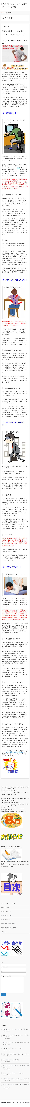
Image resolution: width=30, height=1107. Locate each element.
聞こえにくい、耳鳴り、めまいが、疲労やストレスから (16, 1042)
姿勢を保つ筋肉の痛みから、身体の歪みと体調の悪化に (16, 1078)
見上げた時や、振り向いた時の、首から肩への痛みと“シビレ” (16, 1085)
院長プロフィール (5, 932)
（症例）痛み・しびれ (6, 919)
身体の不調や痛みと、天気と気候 (11, 1060)
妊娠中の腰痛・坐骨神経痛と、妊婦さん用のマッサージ (16, 1054)
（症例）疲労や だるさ (6, 915)
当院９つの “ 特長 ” (5, 907)
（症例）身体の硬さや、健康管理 (8, 928)
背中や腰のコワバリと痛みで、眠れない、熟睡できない (16, 1029)
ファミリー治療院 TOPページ (8, 903)
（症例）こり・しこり (6, 911)
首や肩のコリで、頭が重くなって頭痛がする (14, 1073)
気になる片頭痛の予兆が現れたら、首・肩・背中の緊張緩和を (16, 1066)
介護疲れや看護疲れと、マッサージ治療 (12, 1048)
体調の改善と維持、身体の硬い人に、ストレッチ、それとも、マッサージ (16, 1035)
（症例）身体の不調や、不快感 (8, 923)
